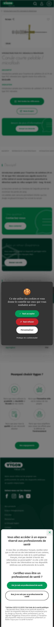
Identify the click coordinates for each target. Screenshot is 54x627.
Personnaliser (27, 330)
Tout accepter (28, 313)
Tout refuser (28, 322)
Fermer (50, 532)
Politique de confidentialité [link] (27, 338)
